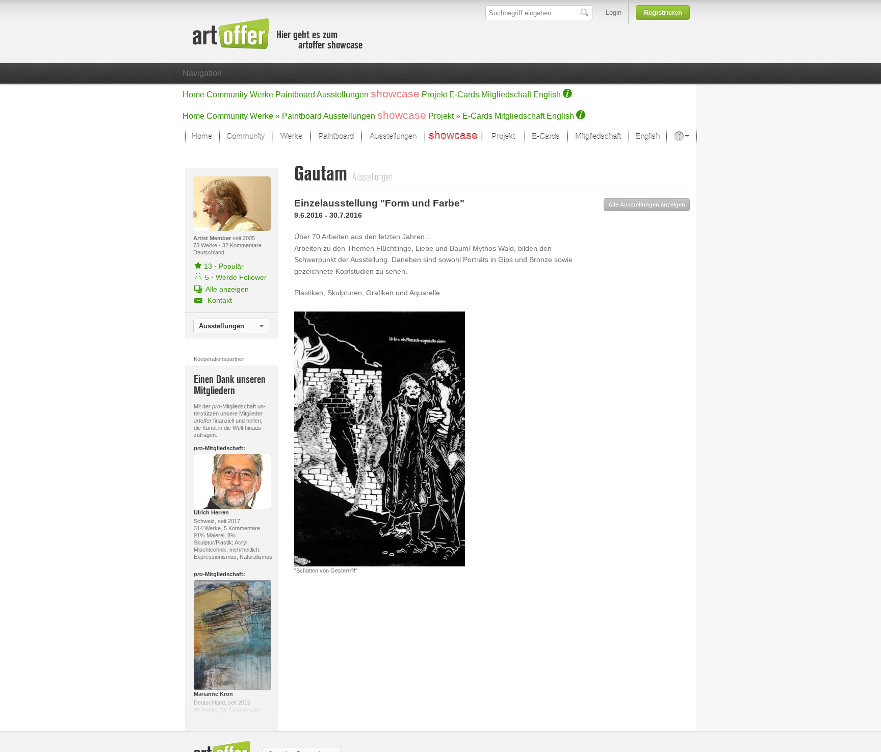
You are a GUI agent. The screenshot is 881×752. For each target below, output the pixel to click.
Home (193, 94)
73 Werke (206, 245)
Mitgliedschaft (506, 94)
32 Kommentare (242, 245)
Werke (261, 94)
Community (227, 94)
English (547, 94)
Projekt (434, 94)
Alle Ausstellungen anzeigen (646, 204)
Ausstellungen (343, 94)
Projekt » (444, 116)
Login (613, 12)
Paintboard (295, 94)
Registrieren (663, 12)
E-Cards (464, 94)
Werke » (265, 116)
